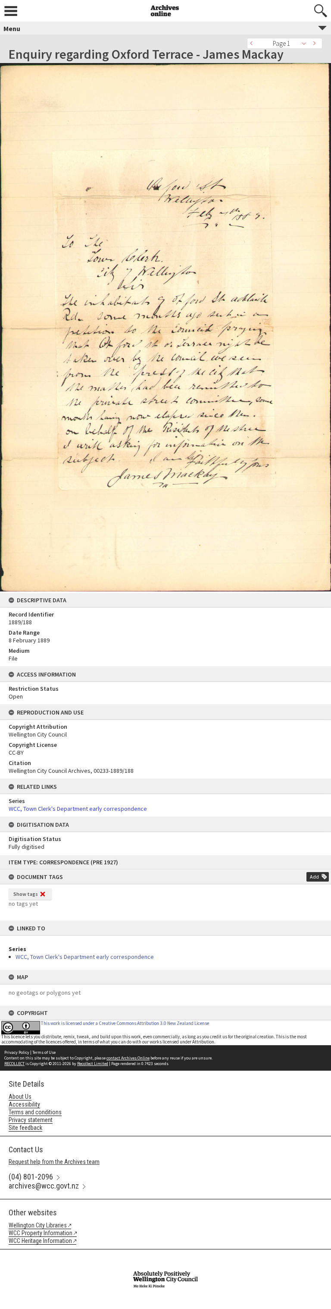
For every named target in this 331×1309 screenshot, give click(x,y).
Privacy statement (31, 1119)
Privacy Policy (16, 1052)
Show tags (25, 894)
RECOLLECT (14, 1063)
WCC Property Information (40, 1233)
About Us (20, 1096)
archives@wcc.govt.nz (44, 1185)
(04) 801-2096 (31, 1176)
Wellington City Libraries (38, 1225)
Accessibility (24, 1104)
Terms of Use (44, 1052)
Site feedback (25, 1127)
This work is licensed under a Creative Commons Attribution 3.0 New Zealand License (125, 1023)
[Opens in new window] (165, 1255)
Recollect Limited (92, 1063)
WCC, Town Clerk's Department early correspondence (85, 957)
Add (314, 876)
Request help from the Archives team (54, 1161)
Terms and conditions (35, 1112)
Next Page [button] (316, 43)
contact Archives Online (128, 1058)
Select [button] (306, 43)
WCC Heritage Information (40, 1240)
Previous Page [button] (253, 43)
